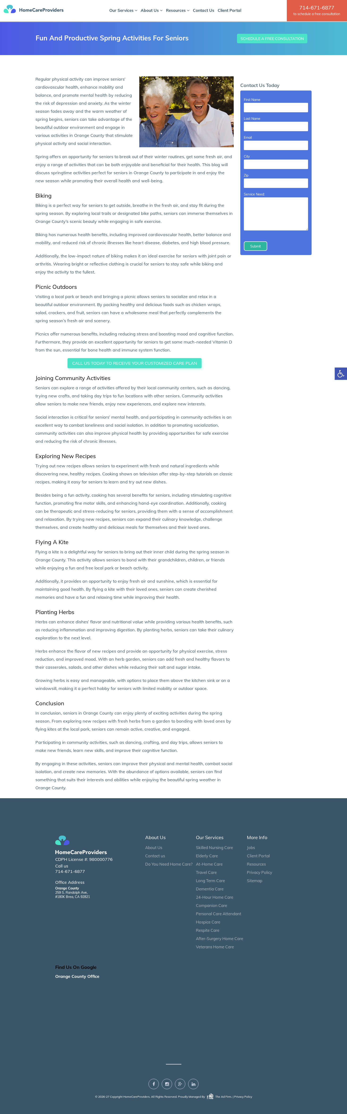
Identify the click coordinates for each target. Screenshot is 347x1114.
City (247, 156)
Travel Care (206, 872)
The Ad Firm (223, 1096)
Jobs (251, 847)
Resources (176, 10)
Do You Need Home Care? (169, 864)
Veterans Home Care (215, 946)
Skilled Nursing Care (214, 847)
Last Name (252, 119)
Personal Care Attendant (218, 913)
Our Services (122, 10)
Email (248, 137)
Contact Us (203, 10)
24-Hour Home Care (214, 897)
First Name (252, 100)
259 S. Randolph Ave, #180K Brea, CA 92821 (72, 892)
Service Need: (254, 194)
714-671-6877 (316, 7)
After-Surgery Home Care (219, 938)
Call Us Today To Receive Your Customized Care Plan (134, 363)
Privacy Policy (259, 872)
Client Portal (229, 10)
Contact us (155, 855)
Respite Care (207, 930)
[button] (341, 374)
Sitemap (254, 880)
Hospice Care (208, 921)
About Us (150, 10)
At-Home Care (209, 864)
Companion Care (211, 905)
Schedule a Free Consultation (272, 38)
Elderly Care (207, 855)
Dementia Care (210, 888)
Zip (246, 175)
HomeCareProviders (136, 1096)
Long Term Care (210, 880)
